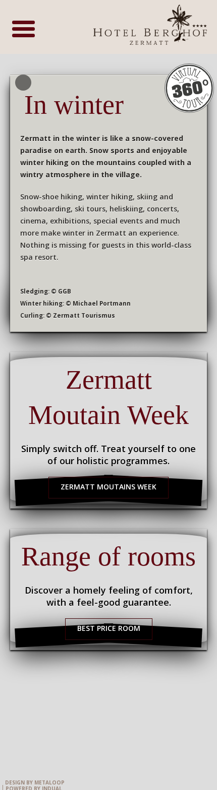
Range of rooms (108, 556)
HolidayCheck (112, 736)
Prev (23, 83)
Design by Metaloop (35, 782)
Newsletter (154, 736)
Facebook (29, 736)
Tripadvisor (71, 736)
